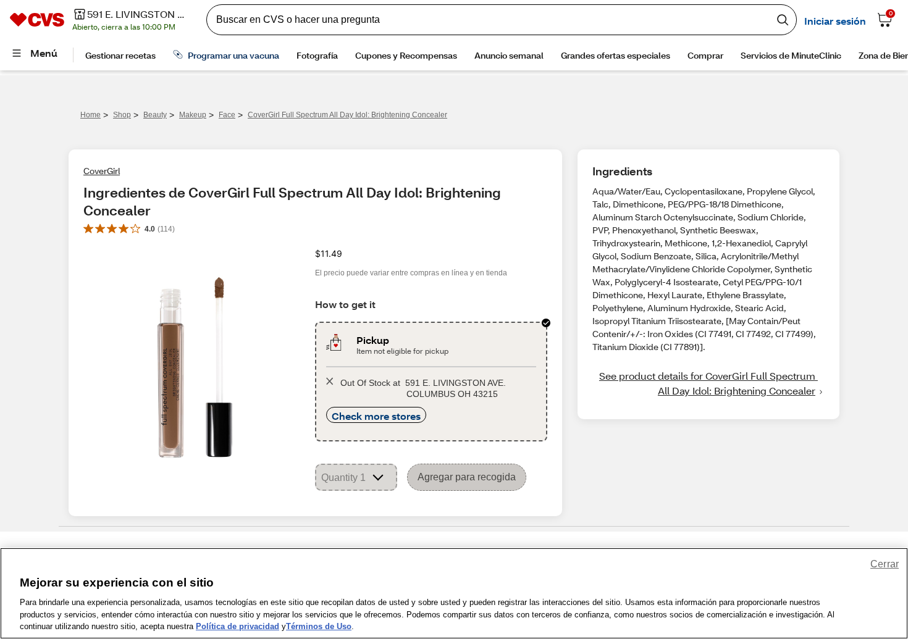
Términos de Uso (318, 626)
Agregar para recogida (467, 477)
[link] (708, 383)
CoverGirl (101, 171)
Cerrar (884, 564)
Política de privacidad (237, 626)
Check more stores (376, 415)
